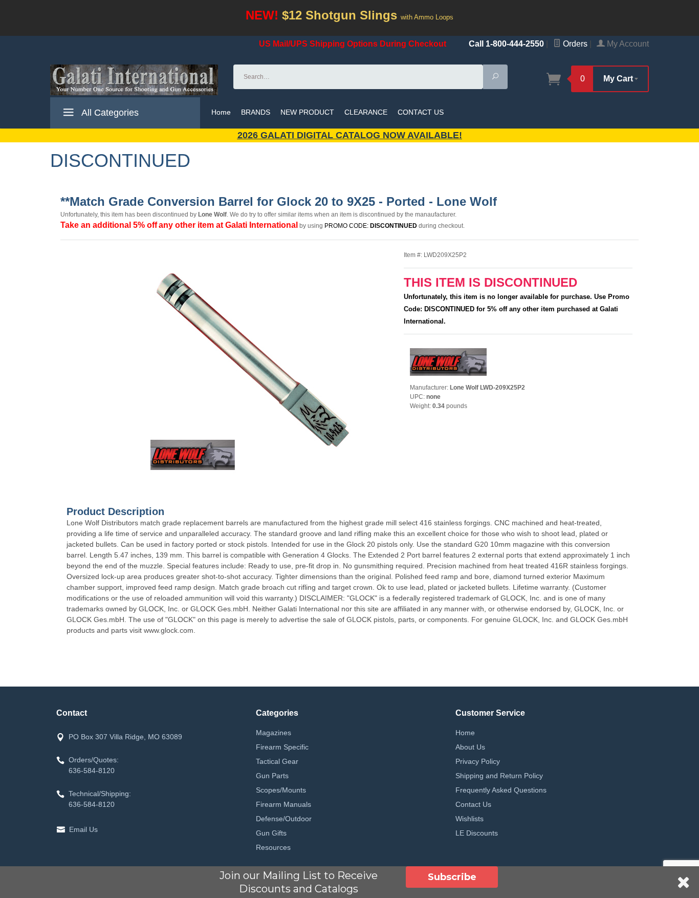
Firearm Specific (282, 747)
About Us (470, 747)
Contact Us (473, 804)
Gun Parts (272, 776)
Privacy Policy (477, 761)
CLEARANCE (365, 112)
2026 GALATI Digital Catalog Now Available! (349, 135)
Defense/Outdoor (284, 819)
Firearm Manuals (283, 804)
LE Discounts (476, 833)
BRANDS (255, 112)
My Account (627, 43)
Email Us (83, 829)
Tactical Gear (277, 761)
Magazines (273, 733)
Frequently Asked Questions (501, 790)
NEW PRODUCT (307, 112)
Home (221, 112)
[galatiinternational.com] (135, 80)
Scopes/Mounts (281, 790)
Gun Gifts (271, 833)
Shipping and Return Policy (499, 776)
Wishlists (469, 819)
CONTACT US (421, 112)
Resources (273, 847)
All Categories (109, 113)
